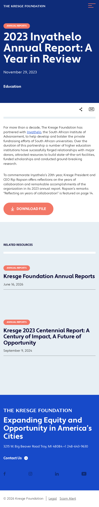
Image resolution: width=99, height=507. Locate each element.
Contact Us (12, 458)
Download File (31, 209)
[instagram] (30, 474)
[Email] (91, 109)
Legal (53, 499)
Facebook (78, 128)
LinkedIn (77, 141)
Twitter (76, 135)
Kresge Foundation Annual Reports (49, 276)
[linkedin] (57, 474)
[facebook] (4, 474)
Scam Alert (68, 499)
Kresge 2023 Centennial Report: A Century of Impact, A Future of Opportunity (46, 336)
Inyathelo (34, 132)
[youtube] (84, 474)
